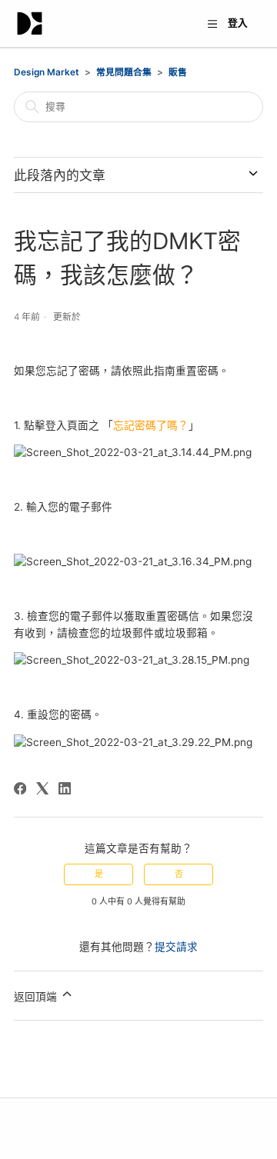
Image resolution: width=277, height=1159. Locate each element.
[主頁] (29, 23)
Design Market (46, 72)
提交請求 (176, 947)
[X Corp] (42, 788)
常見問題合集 (124, 72)
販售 (178, 72)
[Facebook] (20, 788)
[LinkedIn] (64, 788)
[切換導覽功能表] (212, 25)
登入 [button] (238, 22)
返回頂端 (37, 997)
